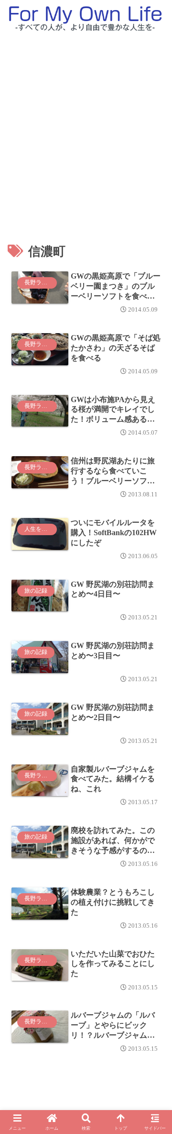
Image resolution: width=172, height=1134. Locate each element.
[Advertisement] (86, 129)
